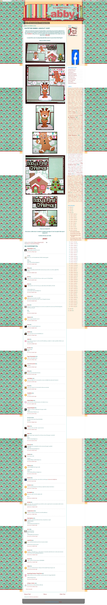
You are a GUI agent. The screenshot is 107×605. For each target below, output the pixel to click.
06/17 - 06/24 (73, 268)
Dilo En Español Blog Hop (75, 231)
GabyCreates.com (30, 248)
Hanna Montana (76, 130)
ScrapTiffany (77, 185)
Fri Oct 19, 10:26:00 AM (31, 352)
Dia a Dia (69, 114)
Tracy (28, 324)
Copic (69, 109)
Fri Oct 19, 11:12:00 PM (31, 481)
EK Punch (81, 118)
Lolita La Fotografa (71, 141)
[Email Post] (46, 242)
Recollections (70, 181)
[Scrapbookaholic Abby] (75, 64)
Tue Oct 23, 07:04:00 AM (32, 569)
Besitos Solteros (78, 100)
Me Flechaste (70, 150)
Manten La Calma (74, 145)
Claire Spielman (30, 518)
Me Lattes (75, 150)
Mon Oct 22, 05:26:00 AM (32, 554)
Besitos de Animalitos (71, 96)
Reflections (76, 181)
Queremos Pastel (77, 178)
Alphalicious (75, 90)
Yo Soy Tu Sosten (75, 201)
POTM (74, 176)
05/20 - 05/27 (73, 276)
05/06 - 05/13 (73, 279)
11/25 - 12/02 (73, 221)
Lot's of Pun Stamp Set (78, 141)
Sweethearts (81, 192)
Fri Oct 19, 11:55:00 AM (31, 403)
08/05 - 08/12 (73, 256)
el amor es (70, 120)
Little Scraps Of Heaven (72, 75)
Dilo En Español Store (34, 23)
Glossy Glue (71, 128)
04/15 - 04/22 (73, 285)
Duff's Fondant (80, 117)
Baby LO (29, 243)
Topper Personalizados (31, 356)
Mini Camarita (70, 159)
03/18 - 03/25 (73, 292)
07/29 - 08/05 (73, 258)
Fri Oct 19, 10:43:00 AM (31, 381)
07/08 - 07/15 (73, 263)
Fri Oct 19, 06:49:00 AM (31, 313)
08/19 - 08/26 (73, 254)
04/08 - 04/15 (73, 286)
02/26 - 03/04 (73, 297)
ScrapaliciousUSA (77, 182)
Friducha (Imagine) (72, 126)
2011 (70, 308)
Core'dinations (74, 109)
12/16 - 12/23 (73, 215)
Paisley (69, 170)
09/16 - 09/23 (73, 247)
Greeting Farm (77, 128)
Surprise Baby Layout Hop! (75, 233)
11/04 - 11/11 (72, 226)
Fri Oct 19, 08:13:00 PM (31, 461)
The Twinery (78, 195)
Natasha (69, 167)
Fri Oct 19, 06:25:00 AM (32, 300)
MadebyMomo (71, 144)
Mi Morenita (78, 155)
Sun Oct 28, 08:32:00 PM (32, 586)
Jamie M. (29, 477)
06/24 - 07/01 (73, 267)
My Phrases (79, 166)
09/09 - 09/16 (73, 249)
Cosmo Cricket (70, 110)
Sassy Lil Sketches (71, 80)
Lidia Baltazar (29, 378)
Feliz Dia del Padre (77, 122)
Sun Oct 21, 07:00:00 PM (32, 536)
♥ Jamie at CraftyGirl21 (52, 479)
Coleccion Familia (78, 106)
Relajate (80, 181)
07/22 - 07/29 (73, 259)
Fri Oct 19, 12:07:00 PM (31, 413)
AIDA (69, 90)
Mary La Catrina (78, 149)
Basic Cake (75, 91)
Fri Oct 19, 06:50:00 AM (32, 320)
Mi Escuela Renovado (72, 154)
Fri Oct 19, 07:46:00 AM (31, 335)
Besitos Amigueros (71, 94)
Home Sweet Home (71, 132)
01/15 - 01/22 (73, 306)
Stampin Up (73, 187)
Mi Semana (78, 156)
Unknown (29, 296)
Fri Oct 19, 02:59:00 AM (32, 264)
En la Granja (81, 120)
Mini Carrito (77, 159)
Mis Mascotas (72, 161)
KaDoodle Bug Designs (72, 73)
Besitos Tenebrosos (71, 101)
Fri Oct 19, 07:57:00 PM (32, 450)
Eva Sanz (29, 347)
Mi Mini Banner (72, 155)
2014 (70, 209)
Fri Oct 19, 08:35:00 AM (32, 343)
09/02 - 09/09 (73, 250)
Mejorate (70, 151)
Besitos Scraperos (71, 100)
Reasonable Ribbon (71, 180)
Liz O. (28, 529)
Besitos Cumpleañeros (72, 95)
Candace (28, 454)
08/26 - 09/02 (73, 252)
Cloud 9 (79, 105)
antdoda (28, 331)
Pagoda (80, 168)
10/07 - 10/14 (73, 242)
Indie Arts (71, 133)
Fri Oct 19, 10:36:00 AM (31, 359)
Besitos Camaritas (79, 94)
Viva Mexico (74, 198)
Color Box (70, 107)
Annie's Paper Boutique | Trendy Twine (34, 573)
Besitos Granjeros (71, 99)
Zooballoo (81, 201)
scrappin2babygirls (30, 407)
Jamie (28, 304)
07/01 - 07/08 (73, 265)
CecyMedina (29, 393)
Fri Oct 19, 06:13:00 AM (31, 280)
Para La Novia (77, 171)
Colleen (28, 566)
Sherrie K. (29, 444)
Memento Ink (75, 151)
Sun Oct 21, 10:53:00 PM (32, 546)
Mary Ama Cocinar (72, 149)
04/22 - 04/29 (73, 283)
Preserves (77, 176)
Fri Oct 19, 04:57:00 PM (31, 429)
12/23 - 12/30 (73, 214)
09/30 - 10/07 (73, 243)
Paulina (73, 172)
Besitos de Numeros (79, 96)
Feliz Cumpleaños (77, 121)
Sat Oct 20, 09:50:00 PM (32, 506)
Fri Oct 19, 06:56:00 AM (32, 327)
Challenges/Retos (45, 23)
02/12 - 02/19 (73, 299)
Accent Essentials (71, 89)
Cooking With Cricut (72, 69)
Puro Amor (71, 177)
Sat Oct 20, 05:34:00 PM (32, 498)
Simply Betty (72, 186)
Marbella (79, 145)
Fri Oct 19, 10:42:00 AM (31, 374)
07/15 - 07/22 (73, 261)
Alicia (72, 90)
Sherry (28, 268)
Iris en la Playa (76, 133)
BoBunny (70, 102)
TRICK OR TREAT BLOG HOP (75, 239)
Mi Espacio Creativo (31, 583)
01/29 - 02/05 (73, 302)
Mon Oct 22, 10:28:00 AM (32, 562)
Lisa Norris (29, 485)
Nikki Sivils (73, 167)
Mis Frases (81, 160)
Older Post (62, 594)
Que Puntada (76, 177)
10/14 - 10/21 (73, 230)
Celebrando (76, 104)
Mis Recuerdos (79, 161)
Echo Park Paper (73, 118)
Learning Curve (71, 139)
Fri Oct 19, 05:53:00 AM (32, 272)
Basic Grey (80, 91)
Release (69, 182)
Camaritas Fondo (70, 104)
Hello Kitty (72, 131)
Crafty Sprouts (78, 110)
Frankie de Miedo (74, 125)
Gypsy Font (71, 130)
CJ (27, 255)
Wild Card (77, 200)
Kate (28, 276)
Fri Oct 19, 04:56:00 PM (31, 422)
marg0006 (29, 540)
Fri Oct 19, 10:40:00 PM (31, 473)
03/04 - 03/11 (73, 295)
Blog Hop (79, 101)
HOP (75, 132)
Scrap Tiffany (70, 81)
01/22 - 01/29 (73, 304)
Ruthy (28, 371)
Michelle (48, 35)
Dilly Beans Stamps (71, 70)
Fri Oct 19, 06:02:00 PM (32, 440)
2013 (70, 210)
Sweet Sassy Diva (75, 192)
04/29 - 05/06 (73, 281)
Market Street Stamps (72, 146)
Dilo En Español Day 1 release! (75, 238)
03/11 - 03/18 (73, 294)
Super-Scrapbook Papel (75, 190)
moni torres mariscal (31, 363)
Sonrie (69, 187)
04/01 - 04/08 (73, 288)
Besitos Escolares (71, 97)
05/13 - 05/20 (73, 277)
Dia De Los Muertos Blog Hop (77, 114)
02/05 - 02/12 (73, 301)
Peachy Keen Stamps (72, 78)
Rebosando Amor (78, 180)
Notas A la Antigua (80, 167)
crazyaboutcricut (30, 510)
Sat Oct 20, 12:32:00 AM (32, 488)
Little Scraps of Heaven (77, 140)
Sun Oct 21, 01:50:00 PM (32, 525)
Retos (72, 182)
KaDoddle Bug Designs (35, 243)
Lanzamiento (81, 138)
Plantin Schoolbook (71, 175)
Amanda (28, 550)
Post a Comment (29, 589)
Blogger (60, 601)
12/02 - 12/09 (73, 219)
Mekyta (28, 426)
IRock (81, 133)
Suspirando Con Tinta (71, 191)
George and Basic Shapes (78, 127)
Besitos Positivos (78, 99)
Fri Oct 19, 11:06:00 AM (31, 389)
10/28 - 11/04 (73, 228)
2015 (70, 207)
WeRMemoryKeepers (71, 200)
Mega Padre (81, 150)
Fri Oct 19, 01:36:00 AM (31, 251)
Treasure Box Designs (72, 83)
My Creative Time (71, 77)
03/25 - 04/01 (73, 290)
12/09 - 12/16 (73, 217)
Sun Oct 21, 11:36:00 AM (32, 514)
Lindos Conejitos (77, 139)
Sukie (28, 339)
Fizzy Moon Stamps (76, 123)
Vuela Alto (79, 198)
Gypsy (81, 128)
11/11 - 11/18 (72, 224)
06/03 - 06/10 (73, 272)
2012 (70, 212)
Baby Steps (69, 91)
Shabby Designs (30, 400)
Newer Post (27, 594)
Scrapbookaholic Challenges (73, 183)
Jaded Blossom (71, 72)
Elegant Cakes (76, 120)
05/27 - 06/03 (73, 274)
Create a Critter (71, 111)
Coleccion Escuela (71, 106)
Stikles (78, 187)
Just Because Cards (75, 136)
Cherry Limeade (73, 105)
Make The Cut (76, 144)
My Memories (73, 166)
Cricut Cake (79, 111)
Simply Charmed (78, 186)
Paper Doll (73, 170)
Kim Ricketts (29, 492)
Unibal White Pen (74, 197)
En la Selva (70, 121)
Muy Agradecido (76, 163)
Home (26, 23)
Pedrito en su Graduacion (78, 173)
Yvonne (28, 558)
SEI (82, 185)
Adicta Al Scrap (78, 89)
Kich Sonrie (76, 138)
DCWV (74, 113)
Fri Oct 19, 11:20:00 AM (31, 396)
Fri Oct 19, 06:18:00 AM (31, 292)
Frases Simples (80, 125)
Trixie (28, 385)
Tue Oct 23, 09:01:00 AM (32, 579)
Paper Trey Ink (71, 171)
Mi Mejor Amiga (80, 154)
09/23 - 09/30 (73, 245)
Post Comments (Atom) (34, 596)
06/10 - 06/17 (73, 270)
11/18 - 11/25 (72, 223)
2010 (70, 310)
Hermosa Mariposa (79, 131)
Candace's (29, 33)
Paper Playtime (79, 170)
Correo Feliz (80, 109)
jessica (28, 433)
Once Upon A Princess (73, 168)
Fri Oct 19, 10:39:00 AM (31, 367)
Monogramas (70, 163)
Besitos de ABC (79, 95)
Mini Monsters (75, 160)
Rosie (28, 284)
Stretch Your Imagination (79, 188)
